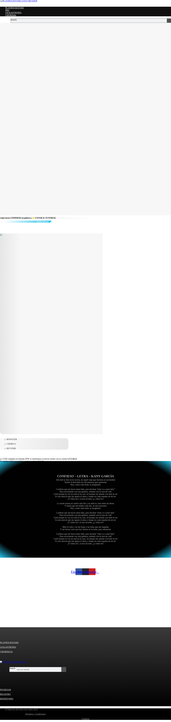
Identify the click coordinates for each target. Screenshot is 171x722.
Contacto (85, 718)
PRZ (7, 10)
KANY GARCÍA (43, 222)
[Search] (169, 21)
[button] (85, 3)
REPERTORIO (6, 699)
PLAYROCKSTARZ (14, 8)
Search (14, 20)
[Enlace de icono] (6, 673)
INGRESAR (5, 690)
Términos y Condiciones (35, 714)
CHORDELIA (6, 652)
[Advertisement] (80, 604)
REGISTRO (5, 694)
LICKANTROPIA (13, 13)
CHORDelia (10, 15)
